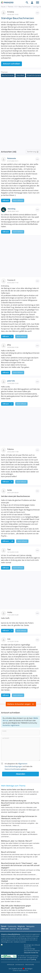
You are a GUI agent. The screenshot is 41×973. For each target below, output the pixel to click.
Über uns (4, 929)
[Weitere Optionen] (37, 12)
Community (12, 926)
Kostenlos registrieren (11, 725)
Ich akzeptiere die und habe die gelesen (18, 766)
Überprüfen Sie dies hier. (31, 952)
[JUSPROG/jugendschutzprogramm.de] (9, 956)
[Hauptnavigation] (37, 2)
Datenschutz (19, 964)
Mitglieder (21, 926)
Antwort (5, 738)
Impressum (10, 964)
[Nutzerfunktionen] (32, 2)
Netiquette (30, 926)
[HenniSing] (4, 209)
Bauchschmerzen (25, 7)
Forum (3, 7)
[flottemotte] (4, 159)
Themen (10, 7)
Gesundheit (20, 75)
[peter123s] (4, 382)
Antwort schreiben (11, 64)
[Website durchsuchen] (27, 2)
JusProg (33, 959)
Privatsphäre (29, 964)
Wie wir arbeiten (23, 929)
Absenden (20, 774)
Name (4, 731)
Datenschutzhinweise (13, 769)
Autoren (13, 929)
